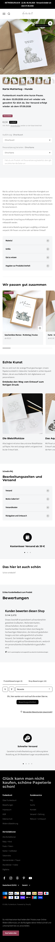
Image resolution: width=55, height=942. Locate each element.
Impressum (7, 809)
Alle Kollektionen (9, 837)
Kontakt (33, 809)
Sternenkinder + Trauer (11, 860)
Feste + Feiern (8, 846)
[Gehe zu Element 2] (14, 81)
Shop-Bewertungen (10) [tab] (37, 681)
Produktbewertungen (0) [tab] (13, 681)
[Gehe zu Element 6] (47, 81)
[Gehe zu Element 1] (6, 81)
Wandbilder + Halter (10, 865)
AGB (4, 814)
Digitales (6, 869)
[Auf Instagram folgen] (11, 878)
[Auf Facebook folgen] (4, 878)
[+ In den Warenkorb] (40, 328)
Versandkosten (15, 125)
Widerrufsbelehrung (10, 823)
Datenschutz (7, 819)
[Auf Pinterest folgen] (24, 878)
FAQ (31, 800)
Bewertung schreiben (27, 702)
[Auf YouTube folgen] (30, 878)
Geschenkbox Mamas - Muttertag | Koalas (21, 335)
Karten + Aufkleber (10, 851)
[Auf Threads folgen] (17, 878)
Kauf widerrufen (10, 933)
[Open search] (5, 689)
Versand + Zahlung (37, 814)
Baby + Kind (7, 841)
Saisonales (7, 855)
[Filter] (11, 689)
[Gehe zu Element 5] (38, 81)
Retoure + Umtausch (38, 819)
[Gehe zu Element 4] (30, 81)
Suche (32, 805)
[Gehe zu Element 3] (22, 81)
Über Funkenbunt (9, 800)
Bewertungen (8, 805)
